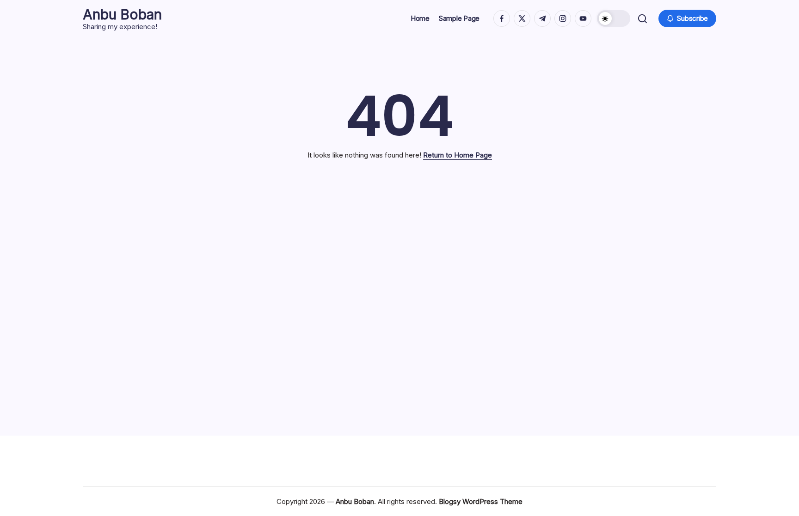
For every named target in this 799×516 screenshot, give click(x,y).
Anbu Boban (122, 14)
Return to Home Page (457, 155)
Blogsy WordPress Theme (480, 501)
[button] (613, 18)
